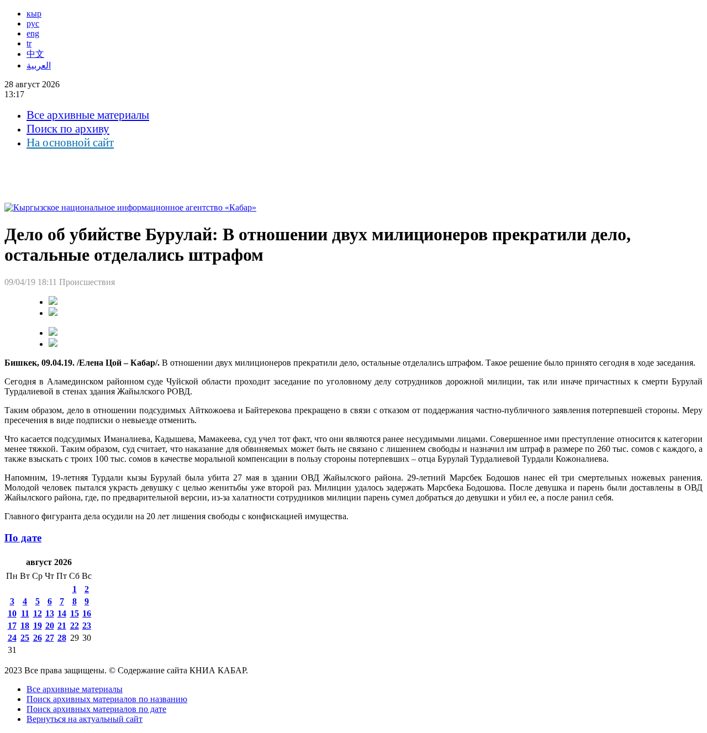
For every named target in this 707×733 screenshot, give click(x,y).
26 (37, 637)
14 (61, 613)
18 (24, 625)
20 (49, 625)
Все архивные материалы (88, 115)
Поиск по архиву (68, 128)
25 (24, 637)
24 (12, 637)
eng (33, 33)
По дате (22, 538)
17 (12, 625)
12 (37, 613)
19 (37, 625)
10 (12, 613)
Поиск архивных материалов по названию (107, 699)
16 (86, 613)
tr (29, 43)
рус (33, 23)
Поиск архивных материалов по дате (96, 709)
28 (61, 637)
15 (74, 613)
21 (61, 625)
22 (74, 625)
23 (86, 625)
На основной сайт (70, 142)
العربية (39, 65)
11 (25, 613)
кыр (34, 13)
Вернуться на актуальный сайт (85, 719)
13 (49, 613)
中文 (35, 54)
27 (49, 637)
